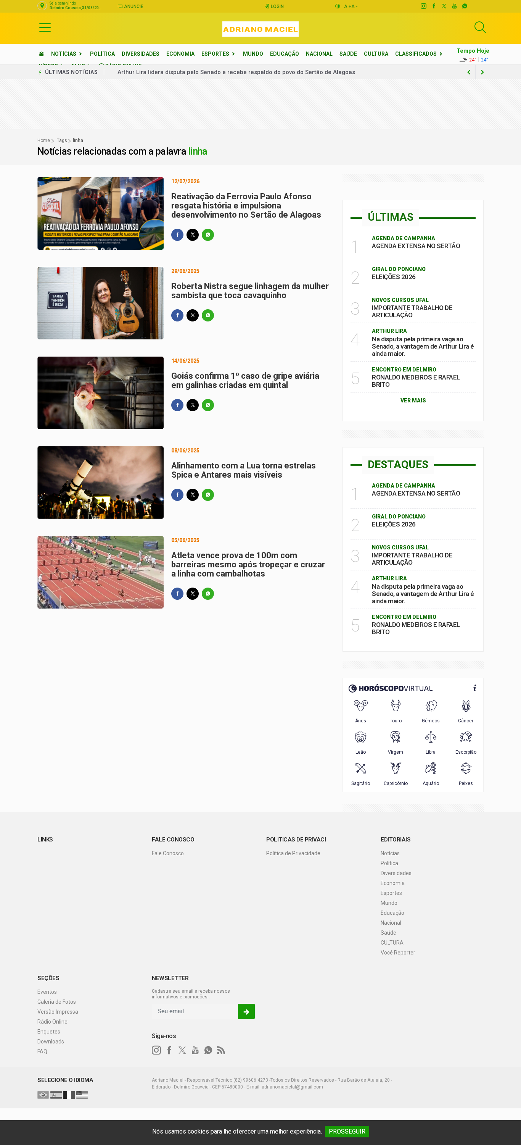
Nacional (319, 54)
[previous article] (482, 72)
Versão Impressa (57, 1012)
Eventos (47, 992)
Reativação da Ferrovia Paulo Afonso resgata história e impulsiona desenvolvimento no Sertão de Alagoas (246, 206)
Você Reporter (398, 953)
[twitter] (443, 6)
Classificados (416, 54)
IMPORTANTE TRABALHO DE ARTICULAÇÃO (412, 311)
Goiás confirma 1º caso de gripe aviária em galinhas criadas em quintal (245, 380)
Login (277, 6)
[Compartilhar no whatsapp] (208, 235)
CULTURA (376, 54)
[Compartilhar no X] (193, 235)
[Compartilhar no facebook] (177, 235)
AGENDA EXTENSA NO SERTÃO (416, 246)
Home (43, 140)
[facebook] (433, 6)
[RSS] (221, 1050)
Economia (180, 54)
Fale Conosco (168, 853)
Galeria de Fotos (56, 1002)
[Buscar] (480, 27)
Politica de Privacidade (293, 853)
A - (354, 6)
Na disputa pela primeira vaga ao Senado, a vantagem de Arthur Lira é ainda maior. (423, 346)
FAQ (42, 1051)
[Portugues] (43, 1094)
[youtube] (454, 6)
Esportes (215, 54)
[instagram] (423, 6)
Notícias (63, 54)
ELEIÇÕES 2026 (394, 277)
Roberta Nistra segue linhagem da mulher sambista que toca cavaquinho (250, 290)
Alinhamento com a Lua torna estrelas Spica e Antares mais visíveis (243, 470)
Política (102, 54)
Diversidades (140, 54)
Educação (284, 54)
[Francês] (69, 1094)
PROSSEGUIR (347, 1131)
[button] (45, 27)
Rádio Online (52, 1022)
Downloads (50, 1041)
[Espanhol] (56, 1094)
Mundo (253, 54)
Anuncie (133, 6)
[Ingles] (82, 1094)
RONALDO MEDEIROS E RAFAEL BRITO (416, 380)
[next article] (469, 72)
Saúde (348, 54)
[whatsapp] (464, 6)
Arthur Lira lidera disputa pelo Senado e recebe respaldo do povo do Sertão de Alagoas (236, 72)
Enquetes (48, 1032)
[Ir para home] (41, 54)
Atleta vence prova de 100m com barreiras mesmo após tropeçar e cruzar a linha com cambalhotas (248, 564)
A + (347, 6)
